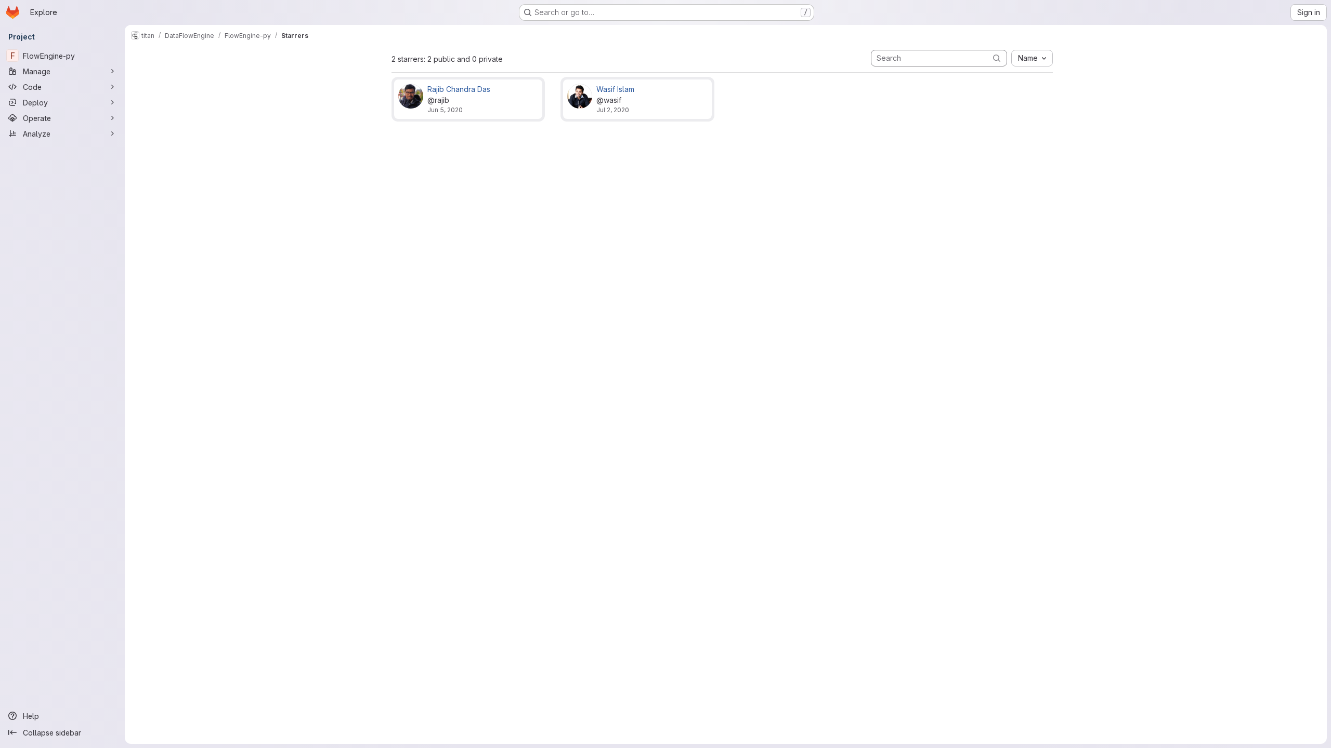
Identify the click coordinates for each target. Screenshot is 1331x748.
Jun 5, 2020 (445, 110)
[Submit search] (996, 57)
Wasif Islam (615, 89)
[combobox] (1032, 58)
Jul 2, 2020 (612, 110)
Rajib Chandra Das (458, 89)
